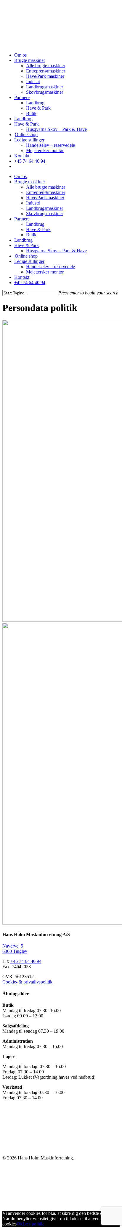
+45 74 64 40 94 (29, 161)
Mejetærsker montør (45, 150)
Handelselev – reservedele (50, 145)
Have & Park (38, 108)
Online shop (26, 134)
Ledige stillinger (29, 139)
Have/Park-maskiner (45, 76)
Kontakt (21, 155)
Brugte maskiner (29, 60)
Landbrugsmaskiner (44, 86)
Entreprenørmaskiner (45, 70)
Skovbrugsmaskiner (44, 92)
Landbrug (35, 102)
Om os (20, 54)
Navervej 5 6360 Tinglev (14, 948)
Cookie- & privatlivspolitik (27, 981)
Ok (20, 1223)
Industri (33, 81)
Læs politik (33, 1223)
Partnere (22, 97)
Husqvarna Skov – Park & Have (56, 129)
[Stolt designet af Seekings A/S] (47, 1203)
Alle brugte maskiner (45, 65)
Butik (31, 113)
